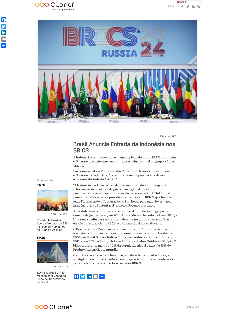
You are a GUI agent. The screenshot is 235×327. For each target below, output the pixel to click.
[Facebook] (4, 20)
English (183, 2)
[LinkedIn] (4, 32)
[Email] (4, 39)
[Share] (4, 45)
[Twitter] (4, 26)
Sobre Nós (173, 6)
